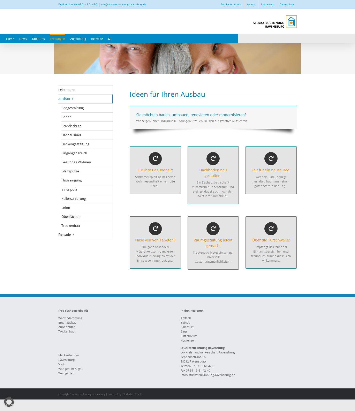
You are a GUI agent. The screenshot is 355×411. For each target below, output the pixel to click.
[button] (109, 38)
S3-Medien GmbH (132, 394)
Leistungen (66, 90)
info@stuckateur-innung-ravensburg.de (123, 4)
